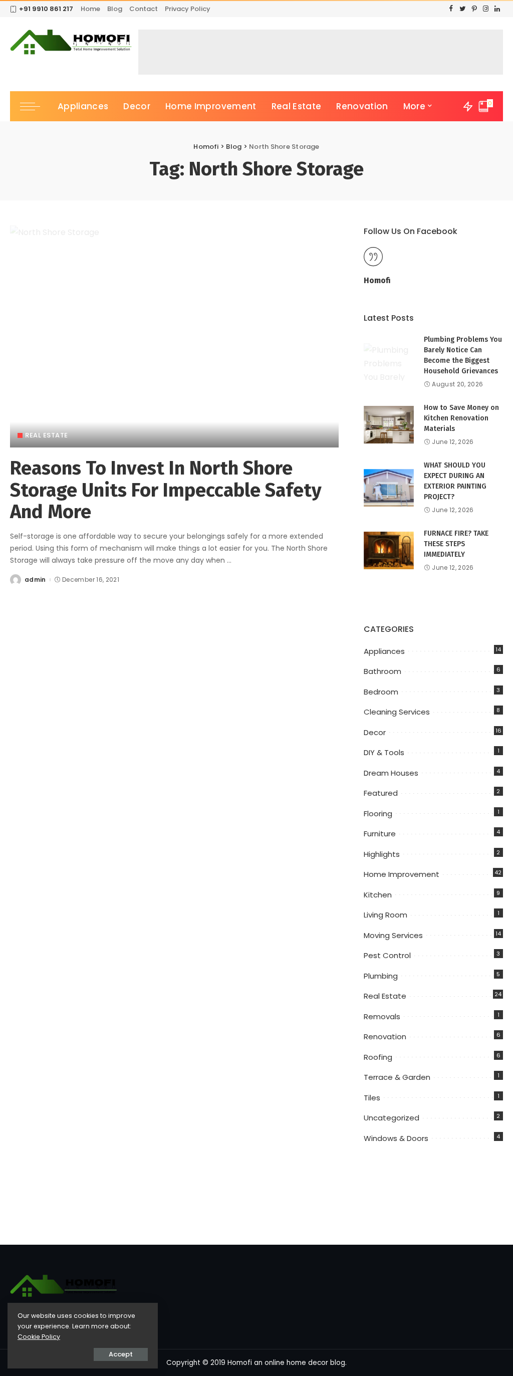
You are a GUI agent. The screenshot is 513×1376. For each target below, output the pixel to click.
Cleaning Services (397, 712)
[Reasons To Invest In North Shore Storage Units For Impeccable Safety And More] (174, 336)
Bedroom (381, 691)
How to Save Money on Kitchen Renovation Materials (461, 418)
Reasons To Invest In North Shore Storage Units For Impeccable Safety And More (166, 489)
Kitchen (378, 894)
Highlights (382, 854)
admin (35, 580)
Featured (381, 793)
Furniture (380, 833)
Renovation (385, 1036)
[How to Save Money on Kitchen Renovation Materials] (389, 424)
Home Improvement (401, 874)
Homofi (377, 280)
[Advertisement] (320, 52)
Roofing (378, 1057)
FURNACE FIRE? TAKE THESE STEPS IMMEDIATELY (456, 544)
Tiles (372, 1097)
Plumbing (381, 976)
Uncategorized (391, 1117)
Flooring (378, 813)
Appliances (384, 651)
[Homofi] (71, 43)
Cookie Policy (39, 1336)
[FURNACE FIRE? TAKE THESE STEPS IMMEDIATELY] (389, 550)
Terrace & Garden (397, 1077)
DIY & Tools (384, 752)
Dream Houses (391, 773)
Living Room (385, 914)
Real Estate (46, 435)
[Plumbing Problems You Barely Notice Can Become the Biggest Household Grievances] (389, 362)
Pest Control (387, 955)
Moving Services (393, 935)
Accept (121, 1354)
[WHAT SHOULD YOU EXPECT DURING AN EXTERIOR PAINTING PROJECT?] (389, 488)
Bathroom (382, 671)
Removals (382, 1016)
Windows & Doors (396, 1138)
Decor (375, 732)
